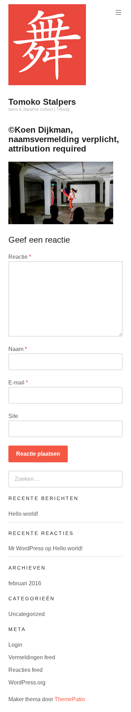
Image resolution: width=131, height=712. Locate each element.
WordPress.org (26, 682)
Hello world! (23, 514)
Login (15, 645)
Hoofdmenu (118, 12)
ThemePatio (69, 699)
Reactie (19, 257)
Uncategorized (26, 614)
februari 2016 (24, 583)
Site (13, 416)
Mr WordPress (26, 548)
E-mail (18, 383)
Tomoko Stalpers (42, 102)
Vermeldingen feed (31, 657)
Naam (17, 349)
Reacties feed (25, 670)
